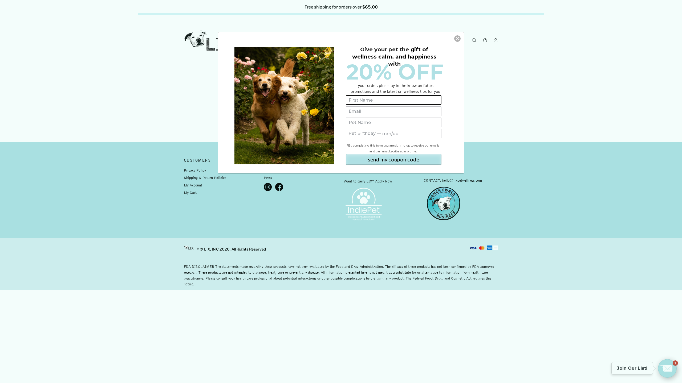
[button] (457, 38)
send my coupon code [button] (393, 159)
